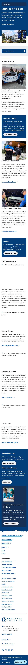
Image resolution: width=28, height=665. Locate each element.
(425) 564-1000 (7, 634)
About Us (7, 4)
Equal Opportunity (7, 590)
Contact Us (5, 640)
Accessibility (5, 592)
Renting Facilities (6, 607)
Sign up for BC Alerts (10, 134)
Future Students (7, 562)
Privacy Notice (6, 662)
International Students (9, 567)
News (3, 551)
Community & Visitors (8, 573)
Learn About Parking (10, 253)
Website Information (8, 601)
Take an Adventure (7, 397)
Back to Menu (19, 662)
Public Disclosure (7, 598)
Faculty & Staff (6, 570)
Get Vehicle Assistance (8, 231)
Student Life (5, 543)
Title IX (3, 584)
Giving (3, 553)
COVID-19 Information (8, 610)
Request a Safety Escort (9, 182)
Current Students (7, 564)
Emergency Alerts (7, 595)
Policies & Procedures (8, 581)
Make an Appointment (11, 523)
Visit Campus (6, 482)
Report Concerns (7, 24)
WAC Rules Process (7, 587)
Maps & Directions (7, 644)
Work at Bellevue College (9, 578)
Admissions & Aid (7, 539)
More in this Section (8, 51)
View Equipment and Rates (10, 345)
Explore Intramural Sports (10, 442)
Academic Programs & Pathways (12, 535)
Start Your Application (9, 463)
